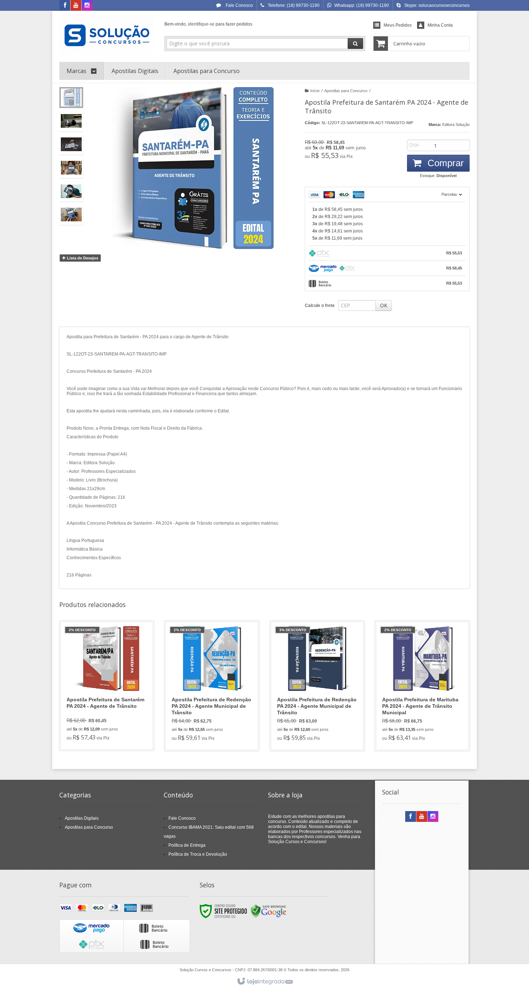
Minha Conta (440, 25)
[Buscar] (355, 43)
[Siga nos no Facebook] (64, 5)
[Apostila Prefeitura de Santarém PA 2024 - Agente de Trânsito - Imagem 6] (71, 214)
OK (383, 305)
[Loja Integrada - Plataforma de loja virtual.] (264, 981)
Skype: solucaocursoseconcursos (437, 5)
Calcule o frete (320, 305)
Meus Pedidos (398, 25)
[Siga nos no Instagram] (87, 5)
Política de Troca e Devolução (197, 854)
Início (315, 91)
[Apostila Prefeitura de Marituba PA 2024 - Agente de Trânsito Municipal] (422, 686)
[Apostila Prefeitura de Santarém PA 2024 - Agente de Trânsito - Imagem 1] (71, 97)
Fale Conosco (239, 5)
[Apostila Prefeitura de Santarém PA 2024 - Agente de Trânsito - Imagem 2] (71, 120)
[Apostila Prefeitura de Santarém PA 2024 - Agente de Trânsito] (106, 686)
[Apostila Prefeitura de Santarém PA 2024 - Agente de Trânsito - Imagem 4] (71, 167)
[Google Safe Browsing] (268, 910)
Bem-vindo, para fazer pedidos (208, 24)
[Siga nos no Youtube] (76, 5)
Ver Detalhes (111, 714)
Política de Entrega (186, 845)
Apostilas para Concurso (345, 91)
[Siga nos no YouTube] (421, 816)
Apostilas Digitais (82, 818)
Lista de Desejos (82, 258)
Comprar (444, 163)
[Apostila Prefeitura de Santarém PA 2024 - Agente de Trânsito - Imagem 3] (71, 144)
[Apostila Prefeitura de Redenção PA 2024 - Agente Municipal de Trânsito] (211, 686)
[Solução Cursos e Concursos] (106, 34)
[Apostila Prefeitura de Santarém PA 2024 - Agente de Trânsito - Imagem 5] (71, 191)
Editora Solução (456, 124)
